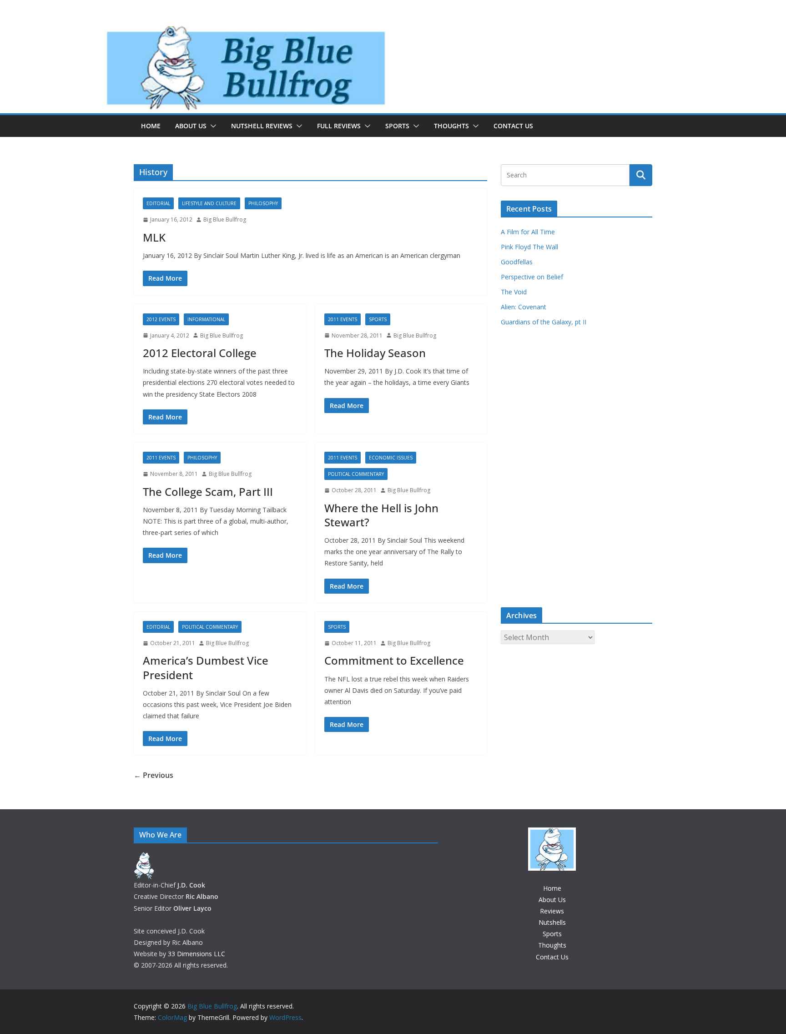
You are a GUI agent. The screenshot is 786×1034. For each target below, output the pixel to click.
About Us (191, 125)
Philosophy (263, 203)
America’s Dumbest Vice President (205, 667)
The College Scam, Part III (208, 491)
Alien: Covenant (523, 307)
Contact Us (513, 125)
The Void (514, 292)
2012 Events (161, 319)
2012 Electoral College (200, 352)
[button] (212, 126)
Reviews (552, 911)
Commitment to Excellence (394, 660)
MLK (154, 237)
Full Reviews (339, 125)
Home (151, 125)
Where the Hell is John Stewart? (381, 515)
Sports (397, 125)
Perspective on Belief (532, 276)
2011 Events (342, 319)
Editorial (158, 203)
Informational (206, 319)
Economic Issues (391, 457)
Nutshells (552, 922)
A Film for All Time (528, 231)
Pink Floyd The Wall (529, 246)
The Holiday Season (375, 352)
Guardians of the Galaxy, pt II (543, 322)
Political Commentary (356, 474)
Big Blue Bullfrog (224, 219)
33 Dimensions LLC (196, 953)
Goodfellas (517, 261)
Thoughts (451, 125)
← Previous (153, 775)
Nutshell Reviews (261, 125)
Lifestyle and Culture (209, 203)
